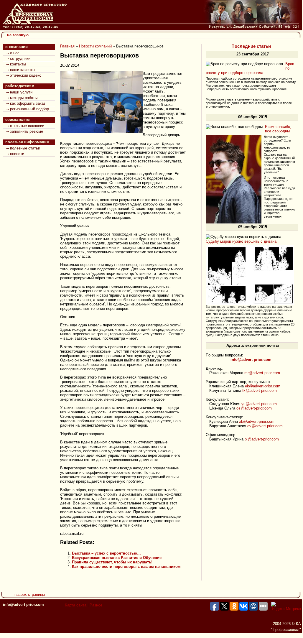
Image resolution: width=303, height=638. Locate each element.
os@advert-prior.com (254, 408)
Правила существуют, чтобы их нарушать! (112, 562)
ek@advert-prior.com (262, 386)
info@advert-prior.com (23, 604)
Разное (96, 605)
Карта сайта (75, 605)
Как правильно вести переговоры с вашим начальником (126, 566)
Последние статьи (251, 46)
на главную (18, 35)
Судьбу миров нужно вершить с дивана (241, 241)
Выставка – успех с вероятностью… (106, 553)
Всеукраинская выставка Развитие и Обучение (117, 557)
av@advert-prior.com (265, 426)
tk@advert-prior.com (259, 390)
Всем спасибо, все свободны (278, 128)
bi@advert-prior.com (262, 439)
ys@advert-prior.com (259, 404)
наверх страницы (29, 594)
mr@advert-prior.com (262, 373)
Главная (67, 46)
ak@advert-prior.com (256, 421)
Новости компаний (95, 46)
